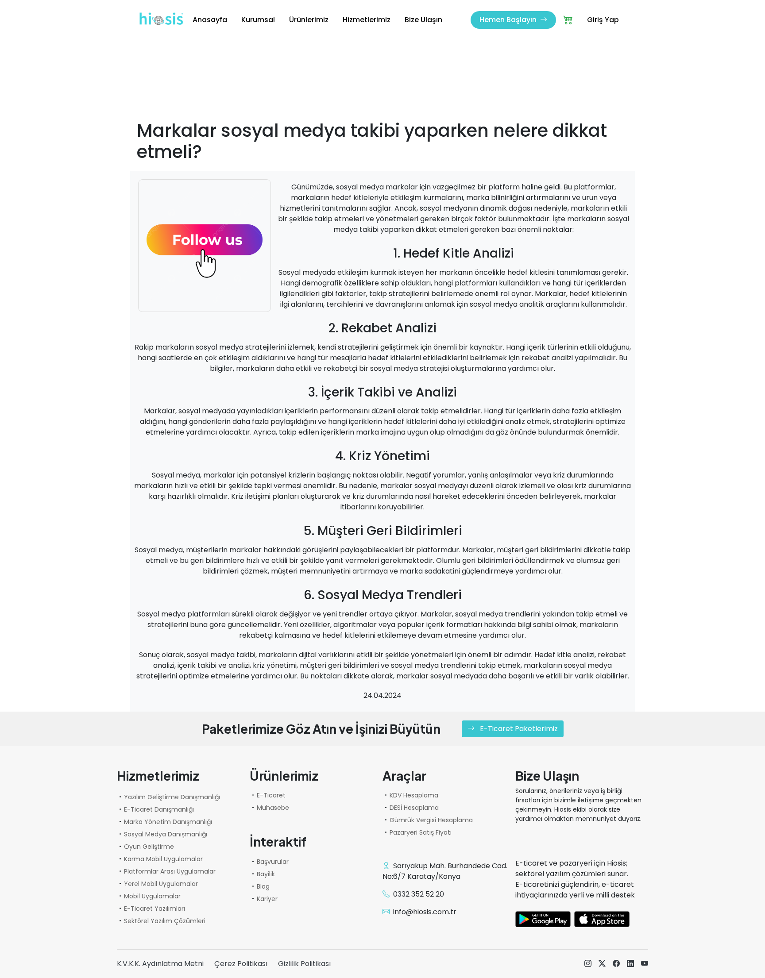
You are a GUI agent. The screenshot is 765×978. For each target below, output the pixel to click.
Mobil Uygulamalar (152, 896)
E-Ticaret (271, 795)
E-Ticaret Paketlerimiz (518, 729)
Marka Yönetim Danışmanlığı (168, 821)
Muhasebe (273, 807)
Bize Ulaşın (423, 20)
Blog (263, 886)
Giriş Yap (603, 20)
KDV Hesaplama (414, 795)
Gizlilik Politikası (304, 964)
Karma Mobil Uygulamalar (163, 859)
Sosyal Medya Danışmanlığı (165, 834)
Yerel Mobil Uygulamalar (161, 883)
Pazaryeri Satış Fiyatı (421, 832)
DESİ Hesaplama (414, 807)
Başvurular (273, 861)
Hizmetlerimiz (366, 20)
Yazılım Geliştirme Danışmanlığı (172, 797)
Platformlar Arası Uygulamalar (170, 871)
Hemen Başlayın (508, 20)
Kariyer (267, 898)
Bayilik (266, 874)
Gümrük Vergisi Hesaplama (431, 820)
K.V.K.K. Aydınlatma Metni (160, 964)
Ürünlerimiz (308, 20)
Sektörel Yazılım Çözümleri (164, 920)
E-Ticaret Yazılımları (154, 908)
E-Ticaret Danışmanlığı (159, 809)
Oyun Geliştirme (149, 846)
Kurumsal (258, 20)
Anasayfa (210, 20)
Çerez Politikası (240, 964)
